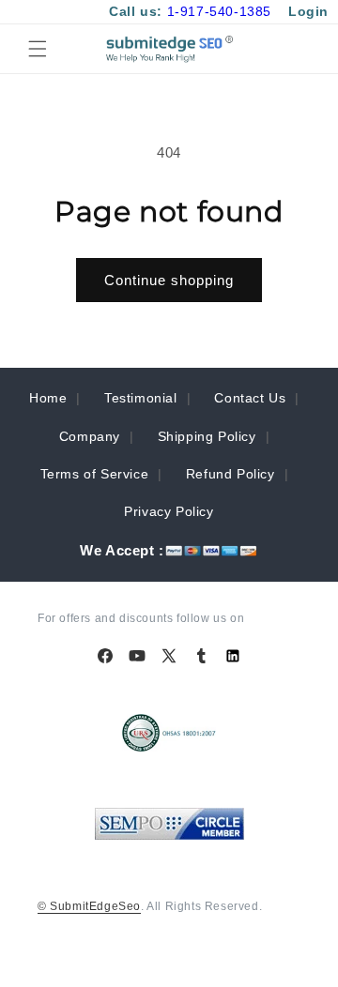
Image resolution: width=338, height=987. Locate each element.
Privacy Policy (168, 511)
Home (48, 397)
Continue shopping (169, 280)
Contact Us (249, 397)
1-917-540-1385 (219, 11)
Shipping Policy (207, 436)
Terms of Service (94, 473)
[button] (37, 48)
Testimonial (140, 397)
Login (308, 11)
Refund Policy (230, 473)
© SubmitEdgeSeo (89, 906)
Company (89, 436)
